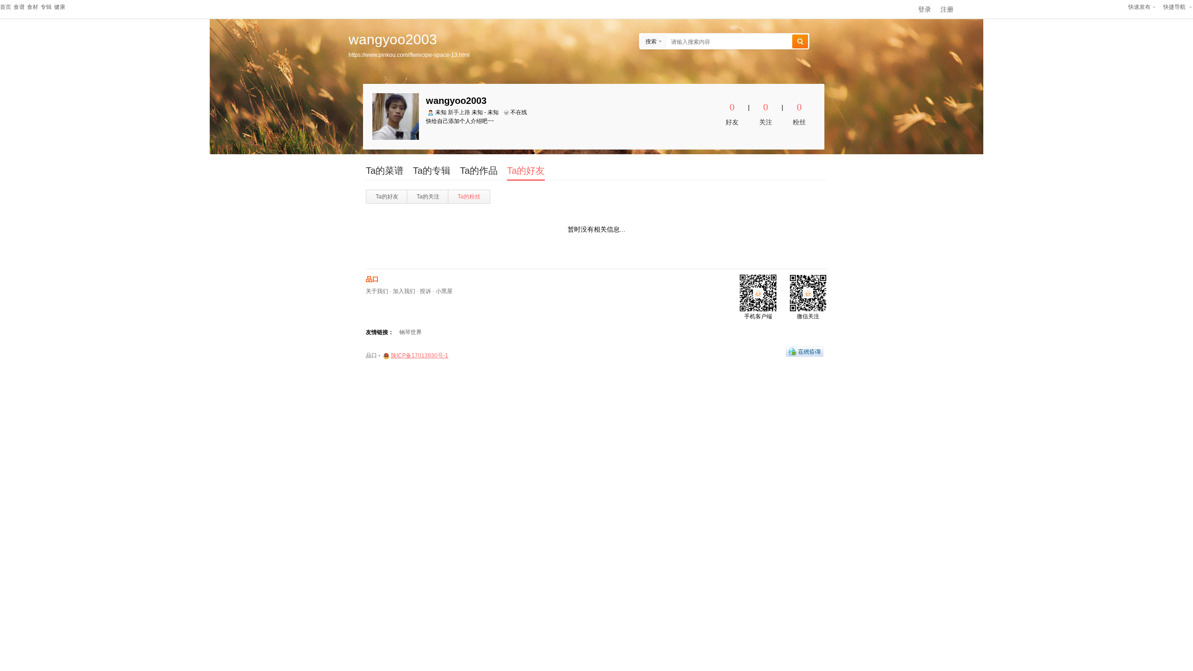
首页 (5, 7)
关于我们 (377, 291)
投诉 (425, 291)
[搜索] (800, 41)
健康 (59, 7)
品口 (372, 279)
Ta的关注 (428, 196)
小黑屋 (444, 291)
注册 (946, 9)
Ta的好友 (526, 170)
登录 (924, 9)
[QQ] (804, 351)
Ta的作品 (479, 170)
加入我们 (404, 291)
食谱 (19, 7)
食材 (32, 7)
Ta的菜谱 (385, 170)
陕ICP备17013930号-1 (419, 355)
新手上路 (459, 112)
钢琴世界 (410, 332)
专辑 (46, 7)
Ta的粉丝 (469, 196)
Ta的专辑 (432, 170)
